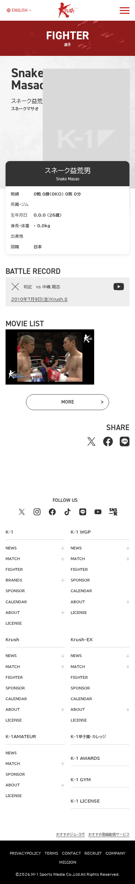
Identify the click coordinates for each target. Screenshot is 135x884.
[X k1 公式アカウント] (22, 512)
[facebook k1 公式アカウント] (52, 512)
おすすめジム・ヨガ (70, 834)
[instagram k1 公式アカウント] (37, 512)
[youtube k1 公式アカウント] (98, 512)
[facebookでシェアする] (108, 441)
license (14, 623)
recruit (93, 853)
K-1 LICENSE (85, 801)
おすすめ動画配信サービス (108, 834)
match (13, 558)
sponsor (15, 591)
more (76, 403)
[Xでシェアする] (91, 441)
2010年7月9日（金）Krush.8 (39, 299)
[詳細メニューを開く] (124, 10)
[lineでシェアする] (124, 441)
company (115, 853)
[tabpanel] (50, 357)
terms (51, 853)
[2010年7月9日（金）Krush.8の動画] (118, 286)
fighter (14, 569)
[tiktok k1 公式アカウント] (67, 512)
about (13, 612)
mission (67, 862)
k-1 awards (85, 758)
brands (14, 580)
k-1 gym (81, 779)
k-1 (88, 736)
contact (71, 853)
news (11, 548)
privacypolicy (25, 853)
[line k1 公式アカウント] (82, 512)
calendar (16, 602)
